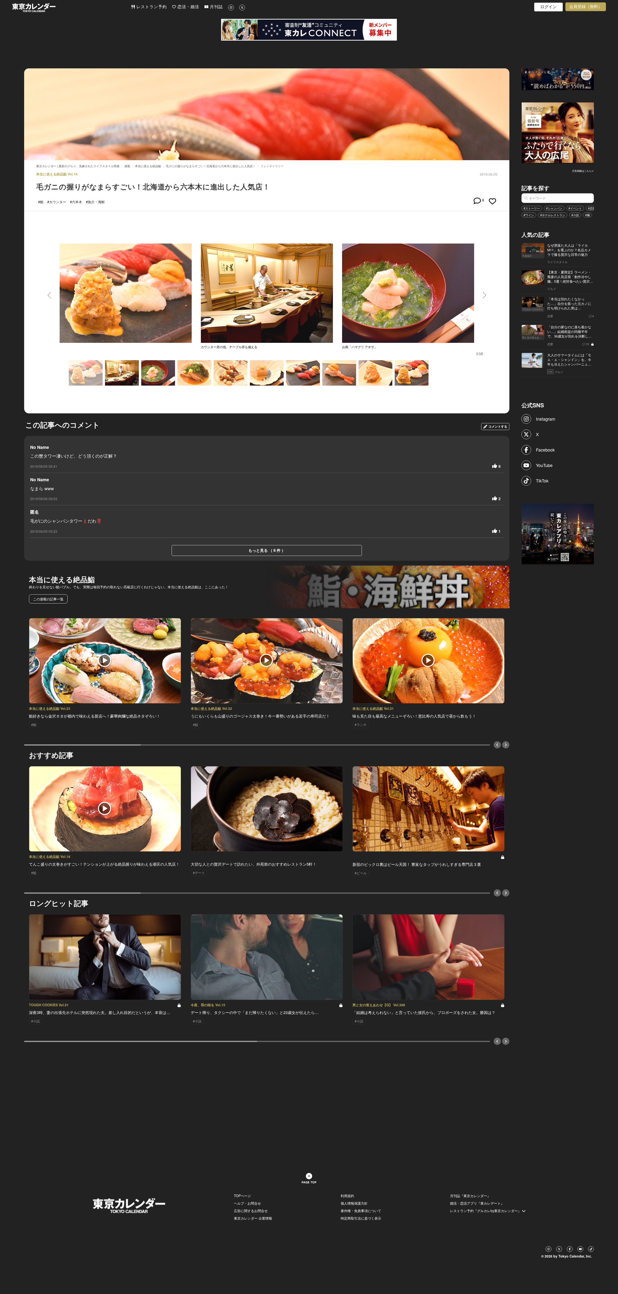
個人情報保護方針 (354, 1203)
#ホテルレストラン (552, 215)
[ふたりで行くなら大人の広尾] (558, 132)
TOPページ (242, 1195)
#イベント (575, 208)
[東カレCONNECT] (309, 30)
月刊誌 (215, 7)
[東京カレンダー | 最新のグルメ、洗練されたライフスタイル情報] (71, 7)
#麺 (587, 215)
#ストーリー (532, 208)
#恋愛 (592, 208)
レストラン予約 (151, 7)
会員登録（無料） (585, 6)
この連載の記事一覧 (48, 599)
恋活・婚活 (187, 7)
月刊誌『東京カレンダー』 (470, 1195)
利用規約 (347, 1195)
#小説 (575, 215)
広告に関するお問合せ (251, 1210)
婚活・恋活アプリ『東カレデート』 (477, 1203)
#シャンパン (554, 208)
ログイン (548, 7)
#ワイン (529, 215)
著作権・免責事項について (361, 1210)
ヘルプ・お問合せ (247, 1203)
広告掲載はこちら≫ (583, 171)
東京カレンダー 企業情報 (253, 1218)
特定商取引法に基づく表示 (361, 1218)
